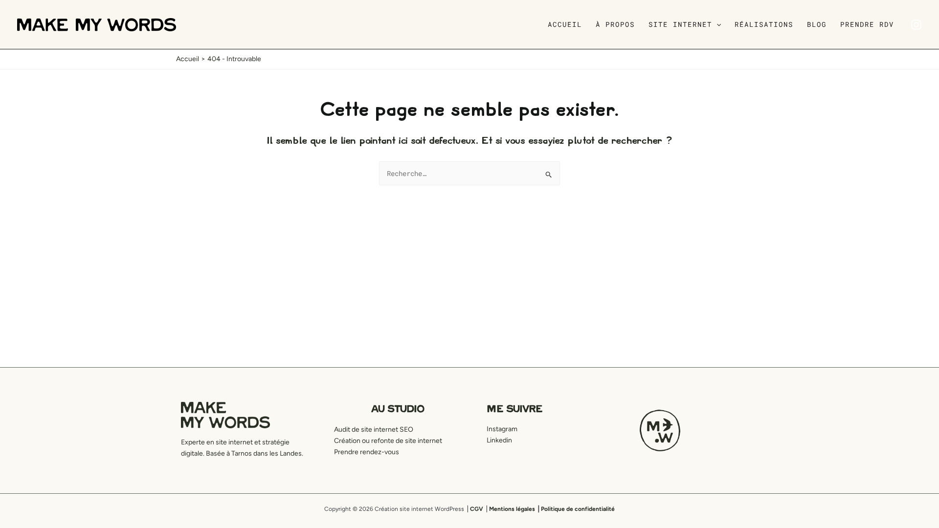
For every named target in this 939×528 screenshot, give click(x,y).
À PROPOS (615, 24)
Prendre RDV (867, 24)
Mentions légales (512, 509)
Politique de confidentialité (578, 509)
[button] (716, 24)
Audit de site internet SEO (373, 429)
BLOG (817, 24)
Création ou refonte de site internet (388, 441)
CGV (476, 509)
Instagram (502, 429)
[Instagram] (916, 24)
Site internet (680, 24)
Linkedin (499, 440)
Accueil (565, 24)
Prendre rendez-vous (366, 452)
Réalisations (764, 24)
